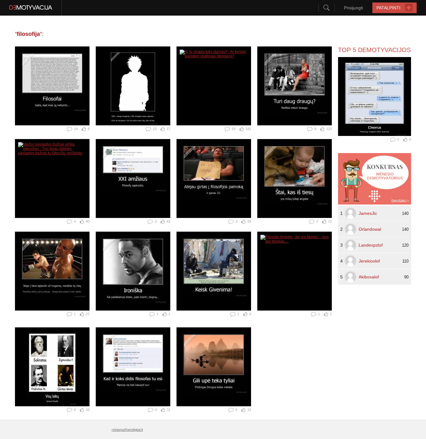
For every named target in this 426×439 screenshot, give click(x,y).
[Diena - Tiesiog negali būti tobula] (374, 96)
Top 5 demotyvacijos (374, 49)
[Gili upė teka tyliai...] (214, 366)
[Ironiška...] (133, 271)
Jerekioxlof (369, 260)
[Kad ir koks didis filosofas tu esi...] (133, 366)
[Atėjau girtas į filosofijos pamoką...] (214, 178)
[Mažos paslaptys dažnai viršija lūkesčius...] (52, 178)
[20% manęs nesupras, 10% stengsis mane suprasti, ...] (133, 85)
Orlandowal (370, 229)
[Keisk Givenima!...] (214, 271)
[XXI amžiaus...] (133, 178)
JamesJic (368, 213)
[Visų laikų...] (52, 366)
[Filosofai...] (52, 85)
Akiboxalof (369, 276)
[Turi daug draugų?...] (294, 85)
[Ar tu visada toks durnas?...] (214, 85)
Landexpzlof (371, 245)
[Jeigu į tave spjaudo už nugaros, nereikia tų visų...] (52, 271)
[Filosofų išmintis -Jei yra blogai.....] (294, 271)
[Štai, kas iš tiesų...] (294, 178)
